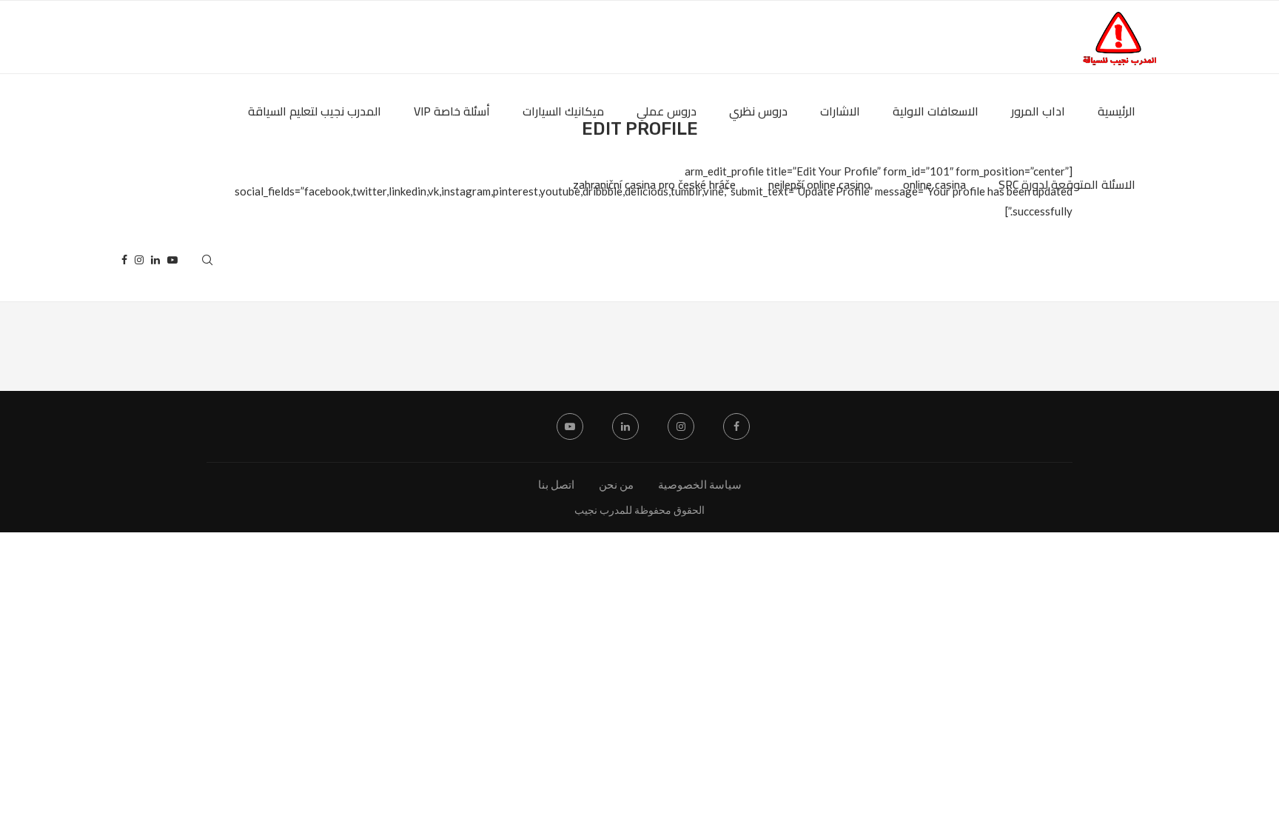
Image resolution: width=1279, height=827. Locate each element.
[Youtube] (172, 260)
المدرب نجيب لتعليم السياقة (314, 111)
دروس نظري (758, 111)
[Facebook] (124, 260)
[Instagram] (139, 260)
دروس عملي (666, 111)
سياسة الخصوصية (700, 484)
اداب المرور (1038, 111)
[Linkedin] (155, 260)
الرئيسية (1116, 111)
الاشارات (840, 111)
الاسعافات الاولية (935, 111)
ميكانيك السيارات (563, 111)
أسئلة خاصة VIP (452, 111)
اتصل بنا (556, 484)
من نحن (616, 484)
